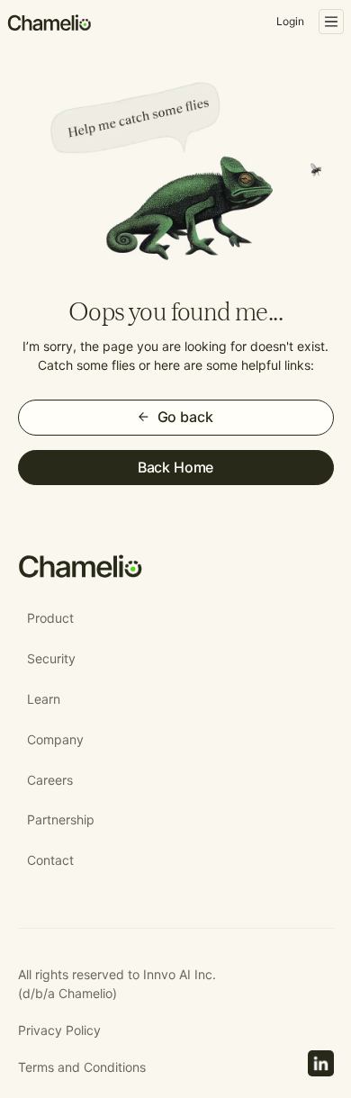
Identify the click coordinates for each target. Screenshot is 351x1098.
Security (51, 658)
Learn (43, 698)
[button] (331, 21)
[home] (50, 21)
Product (50, 618)
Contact (50, 860)
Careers (50, 780)
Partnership (60, 819)
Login (290, 21)
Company (55, 739)
